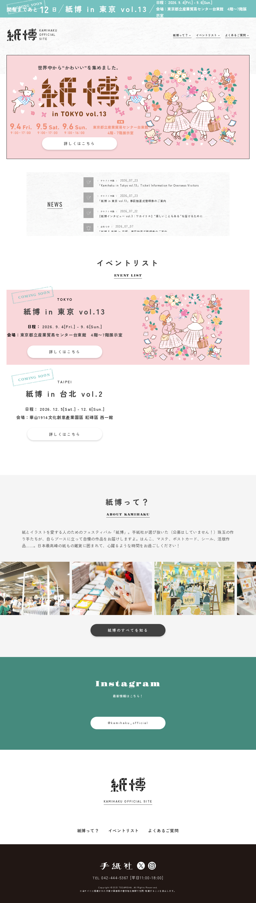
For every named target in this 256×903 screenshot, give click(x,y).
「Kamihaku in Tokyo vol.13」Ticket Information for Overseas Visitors (148, 185)
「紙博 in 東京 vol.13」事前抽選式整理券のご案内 (132, 201)
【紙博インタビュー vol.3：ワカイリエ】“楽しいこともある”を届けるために (150, 216)
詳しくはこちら (79, 143)
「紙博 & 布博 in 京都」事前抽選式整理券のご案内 (132, 232)
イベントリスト (123, 831)
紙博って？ (88, 831)
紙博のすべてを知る (128, 630)
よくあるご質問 (163, 831)
